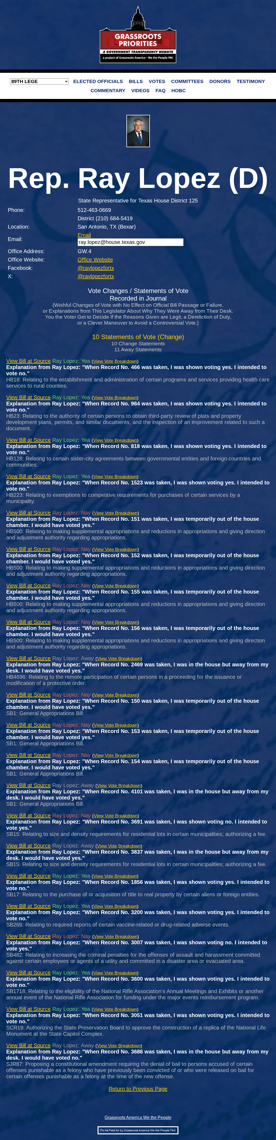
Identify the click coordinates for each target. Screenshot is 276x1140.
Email (84, 235)
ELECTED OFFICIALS (98, 81)
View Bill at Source (28, 361)
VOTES (157, 81)
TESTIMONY (251, 81)
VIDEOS (140, 90)
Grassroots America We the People (138, 1117)
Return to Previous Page (138, 1089)
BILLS (136, 81)
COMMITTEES (187, 81)
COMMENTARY (108, 90)
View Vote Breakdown (115, 361)
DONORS (220, 81)
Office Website (95, 260)
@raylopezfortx (96, 268)
